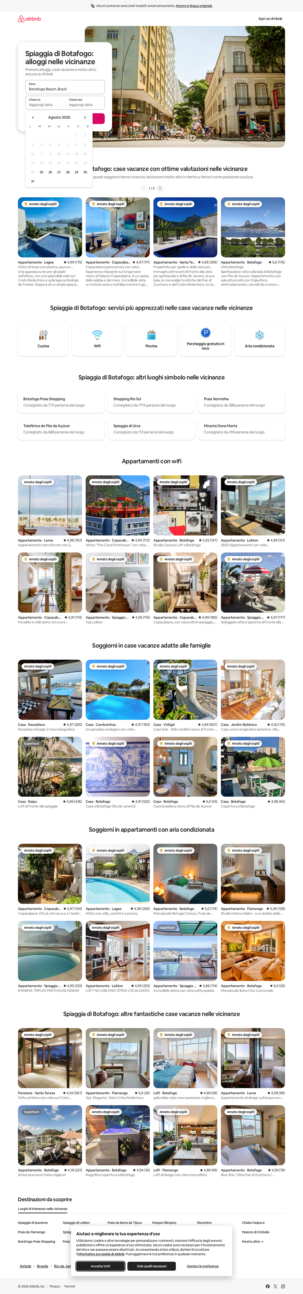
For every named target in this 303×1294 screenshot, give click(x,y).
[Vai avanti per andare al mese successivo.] (84, 117)
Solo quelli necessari (151, 1266)
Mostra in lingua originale (194, 6)
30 (85, 172)
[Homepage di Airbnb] (29, 19)
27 (59, 172)
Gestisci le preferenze (203, 1266)
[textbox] (45, 104)
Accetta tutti (100, 1266)
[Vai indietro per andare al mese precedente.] (33, 117)
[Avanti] (159, 188)
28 (68, 172)
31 (32, 181)
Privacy (55, 1286)
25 (41, 172)
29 (76, 172)
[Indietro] (143, 188)
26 (50, 172)
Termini (69, 1286)
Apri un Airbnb (270, 18)
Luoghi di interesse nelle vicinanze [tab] (42, 1209)
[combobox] (65, 89)
